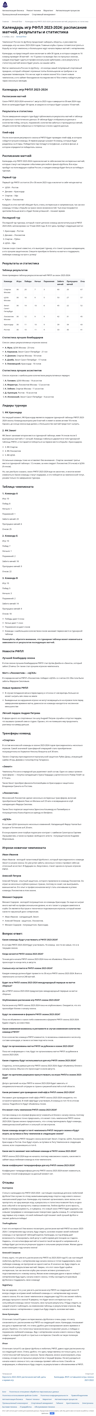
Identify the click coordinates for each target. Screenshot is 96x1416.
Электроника (87, 1403)
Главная (5, 21)
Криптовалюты (72, 1403)
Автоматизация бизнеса (13, 10)
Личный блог (17, 21)
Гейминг (59, 1403)
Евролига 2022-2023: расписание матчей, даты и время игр (24, 1377)
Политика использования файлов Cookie (19, 1395)
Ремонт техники (34, 10)
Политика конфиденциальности (54, 1395)
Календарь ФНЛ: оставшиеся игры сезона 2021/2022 (74, 1377)
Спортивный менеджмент (43, 14)
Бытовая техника (9, 1407)
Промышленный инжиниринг (15, 14)
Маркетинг (48, 10)
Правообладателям (79, 1395)
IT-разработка (25, 1407)
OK (52, 1413)
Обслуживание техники (45, 1407)
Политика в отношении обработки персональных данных (34, 1391)
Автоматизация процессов (68, 10)
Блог (4, 1391)
